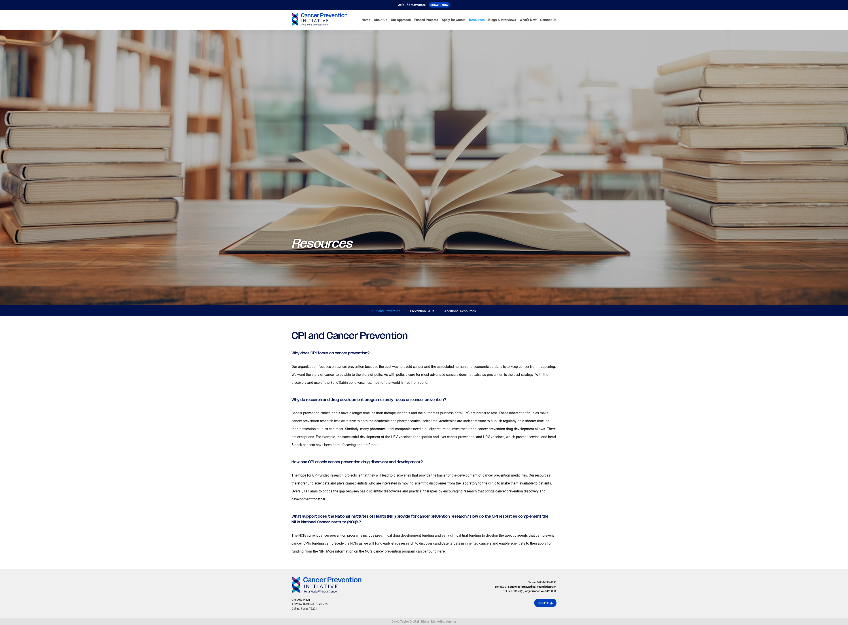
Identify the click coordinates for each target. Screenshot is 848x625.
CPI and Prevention (386, 311)
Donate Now (439, 5)
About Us (380, 19)
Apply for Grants (454, 19)
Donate (544, 603)
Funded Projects (426, 19)
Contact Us (548, 19)
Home (366, 19)
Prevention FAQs (422, 311)
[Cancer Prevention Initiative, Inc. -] (320, 20)
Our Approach (401, 19)
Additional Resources (460, 311)
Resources (477, 19)
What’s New (528, 19)
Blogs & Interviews (502, 19)
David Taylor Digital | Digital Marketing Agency (424, 621)
